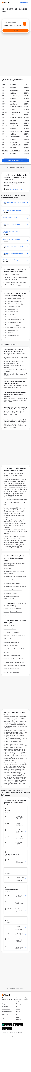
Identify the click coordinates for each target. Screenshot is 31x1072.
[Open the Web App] (7, 1028)
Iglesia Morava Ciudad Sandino (12, 672)
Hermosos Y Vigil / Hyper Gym (12, 655)
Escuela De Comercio (15, 608)
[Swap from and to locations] (24, 24)
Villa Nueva (15, 645)
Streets (18, 1011)
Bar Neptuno (7, 652)
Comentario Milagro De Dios (11, 668)
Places (18, 1009)
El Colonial (6, 615)
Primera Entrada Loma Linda (11, 642)
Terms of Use (5, 1032)
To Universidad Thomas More (12, 580)
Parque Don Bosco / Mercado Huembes (14, 665)
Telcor (24, 635)
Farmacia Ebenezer (15, 612)
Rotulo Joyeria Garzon (10, 629)
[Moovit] (6, 3)
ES (3, 1018)
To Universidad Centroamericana (13, 590)
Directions (18, 1019)
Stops (17, 1014)
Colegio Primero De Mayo (10, 649)
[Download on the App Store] (17, 1024)
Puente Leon (7, 645)
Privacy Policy (13, 1032)
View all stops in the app (15, 160)
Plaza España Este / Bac (17, 662)
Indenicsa (6, 612)
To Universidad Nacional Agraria (12, 583)
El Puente (6, 662)
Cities (17, 1017)
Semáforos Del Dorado (10, 625)
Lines (17, 1006)
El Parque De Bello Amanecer (12, 632)
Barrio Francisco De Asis (10, 658)
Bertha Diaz (22, 649)
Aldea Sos (21, 658)
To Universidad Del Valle (10, 593)
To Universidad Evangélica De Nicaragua (15, 576)
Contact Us (20, 1032)
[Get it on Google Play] (7, 1024)
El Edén (6, 608)
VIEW (17, 274)
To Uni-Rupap (7, 568)
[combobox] (15, 22)
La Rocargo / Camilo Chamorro (12, 635)
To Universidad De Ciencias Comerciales (15, 586)
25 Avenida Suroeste (9, 639)
